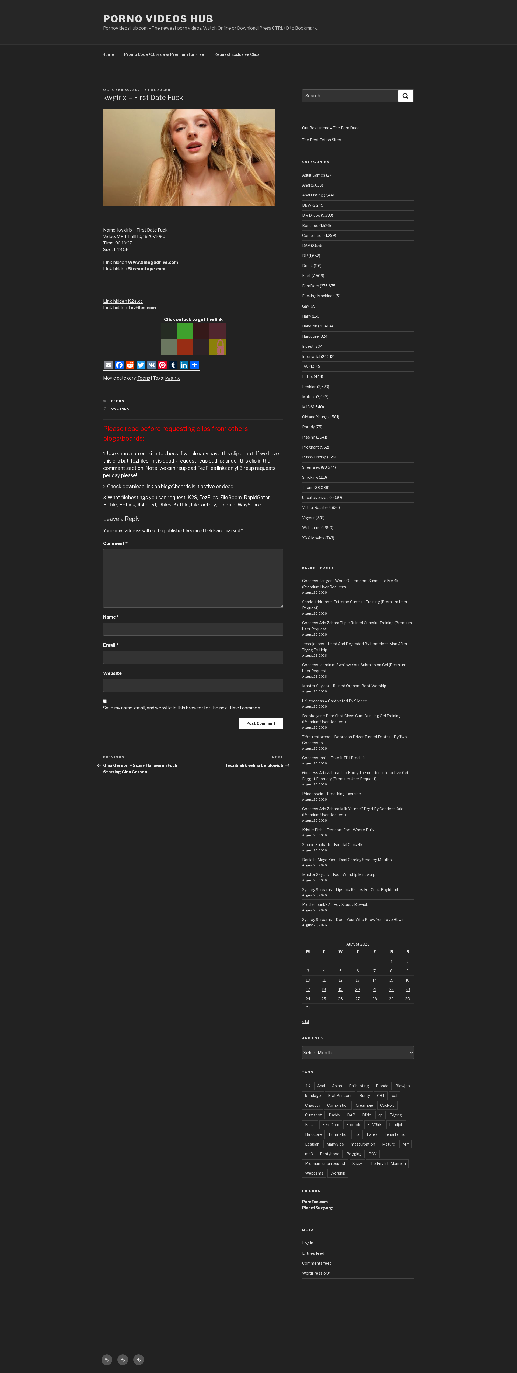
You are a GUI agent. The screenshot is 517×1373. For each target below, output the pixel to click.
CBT (381, 1095)
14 (375, 980)
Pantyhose (330, 1153)
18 (324, 989)
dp (380, 1115)
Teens (143, 378)
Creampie (364, 1105)
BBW (307, 205)
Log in (307, 1243)
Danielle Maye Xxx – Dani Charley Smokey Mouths (347, 859)
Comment (115, 543)
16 (408, 980)
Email (110, 645)
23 (408, 989)
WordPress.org (316, 1273)
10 (308, 980)
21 (374, 989)
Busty (364, 1095)
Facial (310, 1124)
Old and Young (314, 417)
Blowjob (403, 1086)
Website (112, 673)
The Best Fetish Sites (321, 139)
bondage (313, 1095)
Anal (306, 185)
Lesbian (309, 386)
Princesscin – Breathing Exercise (331, 793)
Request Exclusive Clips (237, 54)
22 (391, 989)
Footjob (353, 1124)
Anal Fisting (312, 195)
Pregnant (310, 447)
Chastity (312, 1105)
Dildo (366, 1115)
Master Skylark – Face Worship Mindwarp (338, 874)
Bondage (310, 225)
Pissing (308, 437)
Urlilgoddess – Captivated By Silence (334, 701)
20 (357, 989)
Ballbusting (359, 1086)
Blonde (382, 1086)
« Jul (305, 1021)
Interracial (311, 356)
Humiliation (339, 1134)
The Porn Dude (346, 128)
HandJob (309, 326)
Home (108, 54)
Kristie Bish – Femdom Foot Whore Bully (338, 829)
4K (307, 1086)
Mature (308, 396)
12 (341, 980)
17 (308, 989)
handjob (396, 1124)
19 (340, 989)
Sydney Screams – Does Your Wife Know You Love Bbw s (353, 919)
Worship (337, 1173)
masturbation (363, 1144)
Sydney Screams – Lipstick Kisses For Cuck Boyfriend (350, 889)
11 (324, 980)
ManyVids (335, 1144)
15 (391, 980)
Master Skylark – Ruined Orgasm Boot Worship (344, 686)
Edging (396, 1115)
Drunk (307, 265)
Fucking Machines (318, 296)
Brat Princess (340, 1095)
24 (308, 998)
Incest (308, 346)
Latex (307, 376)
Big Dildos (311, 215)
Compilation (313, 235)
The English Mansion (387, 1163)
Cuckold (387, 1105)
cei (394, 1095)
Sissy (357, 1163)
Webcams (311, 527)
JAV (305, 366)
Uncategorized (315, 497)
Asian (337, 1086)
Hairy (306, 316)
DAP (306, 245)
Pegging (354, 1153)
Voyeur (308, 517)
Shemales (311, 467)
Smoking (310, 477)
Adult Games (313, 175)
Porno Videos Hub (158, 19)
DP (305, 255)
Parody (308, 427)
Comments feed (317, 1263)
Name (111, 617)
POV (373, 1153)
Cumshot (313, 1115)
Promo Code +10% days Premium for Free (164, 54)
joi (358, 1134)
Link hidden (140, 262)
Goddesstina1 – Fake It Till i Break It (333, 758)
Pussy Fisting (314, 457)
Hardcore (310, 336)
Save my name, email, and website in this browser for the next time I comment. (183, 707)
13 (357, 980)
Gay (305, 306)
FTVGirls (374, 1124)
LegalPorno (395, 1134)
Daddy (334, 1115)
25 (324, 998)
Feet (306, 275)
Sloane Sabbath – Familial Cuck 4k (332, 844)
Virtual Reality (314, 507)
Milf (305, 407)
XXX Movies (313, 538)
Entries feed (313, 1253)
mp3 (309, 1153)
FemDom (310, 286)
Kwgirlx (172, 378)
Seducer (160, 90)
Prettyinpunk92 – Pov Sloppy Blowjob (335, 904)
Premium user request (325, 1163)
